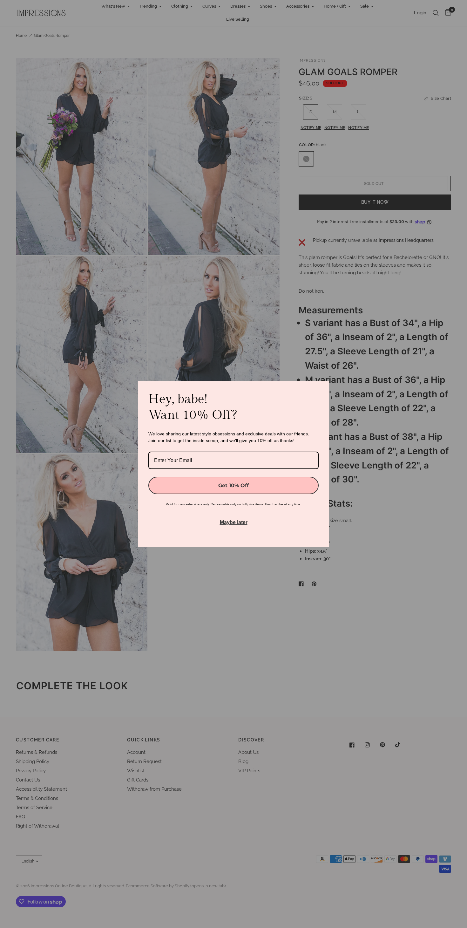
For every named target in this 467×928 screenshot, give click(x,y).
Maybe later (233, 522)
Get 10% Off (233, 485)
